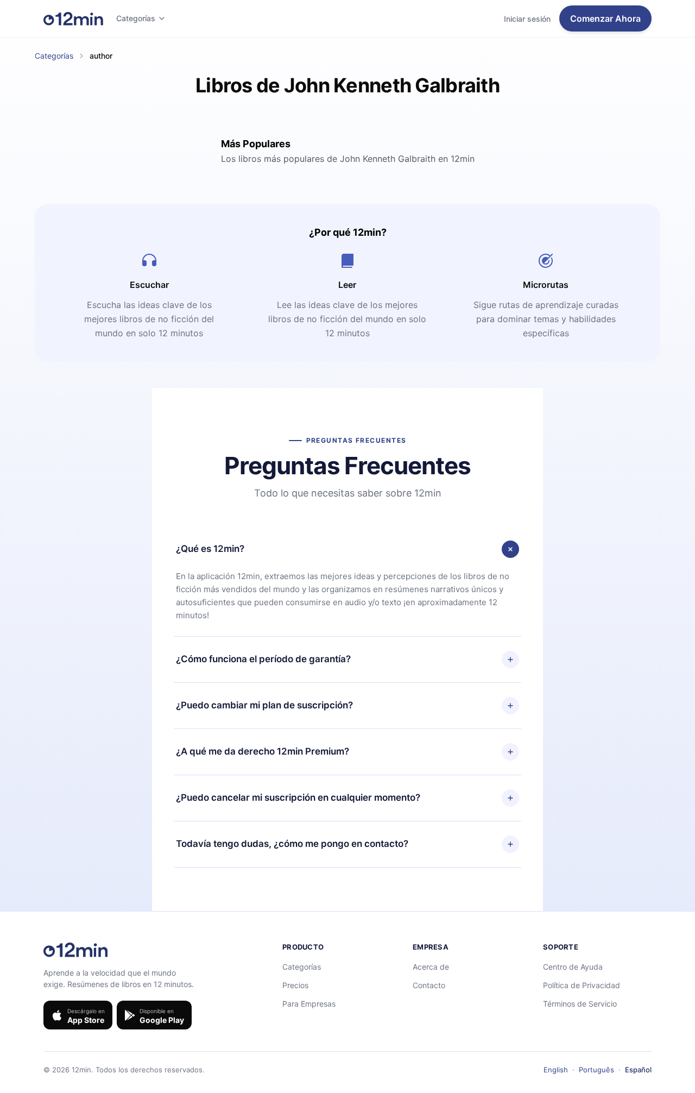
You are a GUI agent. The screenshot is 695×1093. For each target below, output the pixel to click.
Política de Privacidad (581, 985)
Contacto (429, 985)
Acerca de (431, 966)
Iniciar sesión (527, 18)
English (556, 1069)
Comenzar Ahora (605, 18)
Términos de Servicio (580, 1003)
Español (638, 1069)
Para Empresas (309, 1003)
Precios (295, 985)
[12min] (73, 18)
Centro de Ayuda (573, 966)
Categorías (135, 18)
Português (596, 1069)
